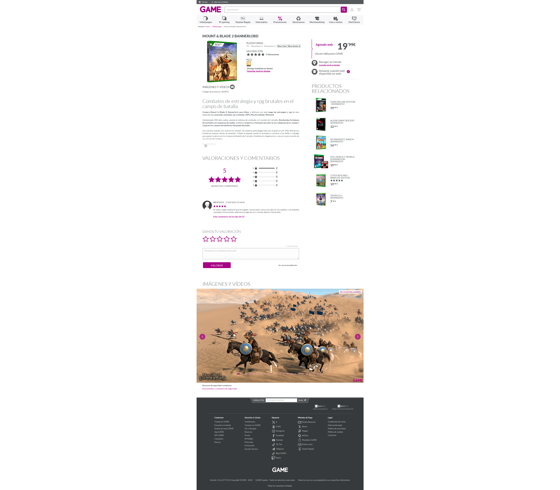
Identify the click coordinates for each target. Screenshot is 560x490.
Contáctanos (250, 422)
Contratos (332, 435)
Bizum (304, 426)
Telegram (279, 449)
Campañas (218, 439)
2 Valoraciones (272, 55)
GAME (210, 9)
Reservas (248, 432)
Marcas (217, 442)
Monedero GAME (309, 440)
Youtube (279, 440)
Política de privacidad (336, 428)
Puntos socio (307, 444)
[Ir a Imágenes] (232, 87)
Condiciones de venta (337, 422)
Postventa (249, 442)
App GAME (219, 432)
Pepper (305, 431)
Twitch (278, 458)
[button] (344, 10)
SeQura (305, 435)
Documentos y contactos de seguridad (219, 389)
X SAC (278, 426)
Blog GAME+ (281, 453)
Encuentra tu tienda (222, 425)
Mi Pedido (249, 439)
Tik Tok (278, 444)
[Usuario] (352, 10)
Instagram (280, 431)
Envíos (247, 435)
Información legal (335, 425)
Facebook (279, 435)
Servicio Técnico (251, 449)
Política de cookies (335, 432)
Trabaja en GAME (221, 422)
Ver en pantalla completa (350, 292)
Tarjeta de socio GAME (223, 428)
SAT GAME (219, 435)
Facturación (249, 445)
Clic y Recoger (250, 428)
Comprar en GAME (253, 425)
